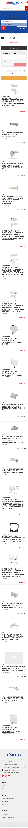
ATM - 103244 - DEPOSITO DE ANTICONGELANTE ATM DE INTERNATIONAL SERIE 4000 (12, 605)
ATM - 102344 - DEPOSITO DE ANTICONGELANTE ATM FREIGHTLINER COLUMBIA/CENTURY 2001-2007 (13, 439)
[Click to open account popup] (22, 3)
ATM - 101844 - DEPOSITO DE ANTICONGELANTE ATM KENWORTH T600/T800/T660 (12, 471)
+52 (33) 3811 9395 (9, 761)
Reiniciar (22, 28)
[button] (14, 8)
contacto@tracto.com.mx (11, 764)
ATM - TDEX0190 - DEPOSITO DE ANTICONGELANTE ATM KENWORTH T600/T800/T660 (13, 668)
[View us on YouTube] (9, 776)
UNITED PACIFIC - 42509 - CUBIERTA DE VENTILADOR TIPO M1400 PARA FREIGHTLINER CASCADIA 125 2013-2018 (13, 538)
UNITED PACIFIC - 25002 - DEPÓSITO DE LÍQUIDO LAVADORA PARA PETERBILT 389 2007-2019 (13, 341)
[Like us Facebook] (3, 776)
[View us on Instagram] (6, 776)
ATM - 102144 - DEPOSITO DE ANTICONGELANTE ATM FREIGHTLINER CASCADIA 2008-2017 (13, 166)
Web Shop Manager (14, 825)
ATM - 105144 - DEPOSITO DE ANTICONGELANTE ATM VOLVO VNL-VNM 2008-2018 (13, 699)
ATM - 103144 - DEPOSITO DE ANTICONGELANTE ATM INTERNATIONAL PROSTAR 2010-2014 (14, 407)
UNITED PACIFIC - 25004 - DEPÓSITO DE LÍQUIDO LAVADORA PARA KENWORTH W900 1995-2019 (12, 730)
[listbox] (14, 21)
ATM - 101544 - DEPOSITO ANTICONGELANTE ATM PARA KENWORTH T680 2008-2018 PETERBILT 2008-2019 (12, 636)
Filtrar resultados (14, 48)
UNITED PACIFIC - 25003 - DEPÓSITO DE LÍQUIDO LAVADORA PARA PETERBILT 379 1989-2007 (13, 374)
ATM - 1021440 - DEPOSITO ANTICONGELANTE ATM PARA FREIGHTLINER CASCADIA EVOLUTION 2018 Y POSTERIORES (12, 199)
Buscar (20, 65)
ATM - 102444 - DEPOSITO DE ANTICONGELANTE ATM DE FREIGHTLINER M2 (12, 134)
